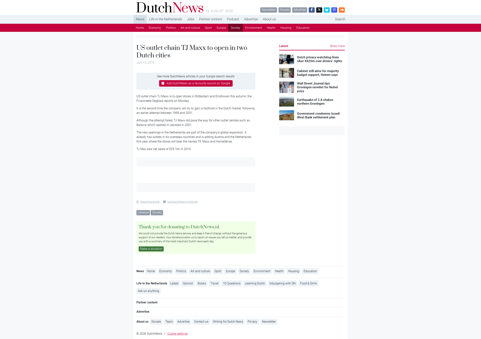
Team (169, 321)
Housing (285, 28)
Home (140, 28)
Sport (208, 28)
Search (340, 19)
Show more (337, 46)
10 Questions (231, 283)
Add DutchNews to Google (182, 201)
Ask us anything (148, 291)
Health (271, 28)
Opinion (188, 283)
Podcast (233, 19)
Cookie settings (177, 333)
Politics (171, 28)
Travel (214, 283)
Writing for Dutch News (228, 321)
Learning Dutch (255, 283)
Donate (284, 9)
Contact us (201, 321)
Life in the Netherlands (165, 19)
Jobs (190, 19)
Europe (221, 28)
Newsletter (269, 9)
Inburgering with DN (282, 283)
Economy (155, 28)
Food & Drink (308, 283)
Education (303, 28)
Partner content (210, 19)
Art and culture (190, 28)
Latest (283, 46)
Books (202, 283)
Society (235, 28)
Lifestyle (143, 212)
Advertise (299, 9)
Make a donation (151, 249)
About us (269, 19)
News (140, 19)
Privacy (252, 321)
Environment (253, 28)
